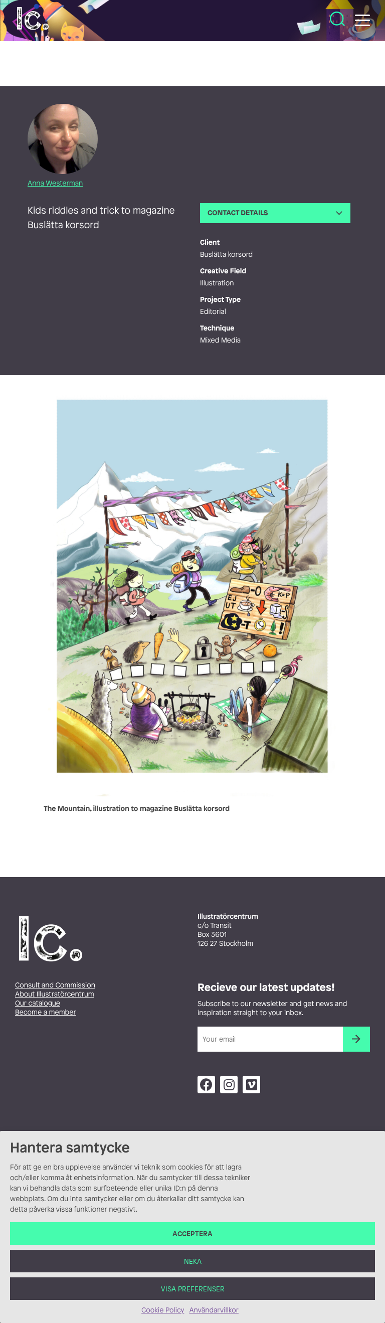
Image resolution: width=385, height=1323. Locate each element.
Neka (193, 1261)
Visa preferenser (193, 1288)
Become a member (45, 1012)
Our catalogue (37, 1003)
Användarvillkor (213, 1310)
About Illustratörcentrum (54, 994)
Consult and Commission (55, 985)
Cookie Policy (162, 1310)
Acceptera (192, 1233)
